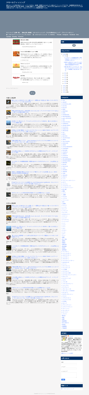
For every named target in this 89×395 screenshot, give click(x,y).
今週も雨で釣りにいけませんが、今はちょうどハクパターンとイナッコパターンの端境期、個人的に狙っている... (73, 68)
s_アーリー (64, 264)
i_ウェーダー (64, 212)
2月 (65, 81)
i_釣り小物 (63, 239)
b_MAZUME (64, 150)
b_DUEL (63, 112)
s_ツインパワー (65, 285)
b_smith (63, 168)
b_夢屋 (63, 191)
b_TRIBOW (64, 171)
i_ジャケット (64, 216)
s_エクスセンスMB (66, 273)
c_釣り (63, 201)
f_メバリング (64, 210)
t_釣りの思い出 (65, 322)
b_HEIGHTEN (64, 130)
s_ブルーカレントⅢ (66, 289)
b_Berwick (64, 107)
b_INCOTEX (64, 136)
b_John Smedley (65, 141)
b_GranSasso (64, 127)
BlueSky (14, 36)
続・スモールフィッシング (67, 388)
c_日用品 (63, 203)
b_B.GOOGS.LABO (66, 104)
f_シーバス (64, 207)
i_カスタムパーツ (65, 214)
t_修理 (62, 319)
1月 (65, 83)
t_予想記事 (64, 328)
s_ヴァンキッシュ (65, 265)
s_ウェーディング (65, 267)
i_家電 (62, 237)
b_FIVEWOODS (65, 114)
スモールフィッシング (15, 2)
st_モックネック (65, 310)
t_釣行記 (63, 324)
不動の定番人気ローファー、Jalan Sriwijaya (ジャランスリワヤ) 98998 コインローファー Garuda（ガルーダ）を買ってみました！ (35, 141)
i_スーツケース (65, 219)
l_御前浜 (63, 242)
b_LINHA (63, 144)
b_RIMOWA (64, 162)
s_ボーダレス (64, 292)
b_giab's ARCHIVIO (66, 118)
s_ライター (64, 296)
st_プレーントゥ (65, 308)
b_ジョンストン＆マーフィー (68, 180)
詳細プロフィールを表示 (67, 353)
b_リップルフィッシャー (67, 187)
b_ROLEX (63, 164)
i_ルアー (63, 233)
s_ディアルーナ (65, 287)
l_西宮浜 (63, 248)
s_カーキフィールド (66, 278)
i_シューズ (63, 217)
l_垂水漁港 (63, 246)
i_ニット (63, 223)
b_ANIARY (64, 102)
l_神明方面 (63, 244)
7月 (65, 55)
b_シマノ (63, 178)
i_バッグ (63, 225)
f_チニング (64, 208)
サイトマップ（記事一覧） (13, 32)
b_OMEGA (64, 153)
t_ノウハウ (64, 313)
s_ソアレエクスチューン (67, 283)
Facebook (72, 34)
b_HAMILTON (64, 129)
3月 (65, 79)
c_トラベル (64, 198)
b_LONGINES (64, 148)
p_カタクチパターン (66, 255)
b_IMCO (63, 134)
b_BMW (63, 109)
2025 (64, 85)
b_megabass (64, 152)
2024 (64, 87)
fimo (77, 34)
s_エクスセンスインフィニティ (68, 274)
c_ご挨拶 (63, 194)
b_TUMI (63, 173)
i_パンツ (63, 226)
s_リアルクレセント (66, 297)
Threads (59, 34)
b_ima (62, 132)
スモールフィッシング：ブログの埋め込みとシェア (46, 32)
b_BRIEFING (64, 111)
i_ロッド (63, 235)
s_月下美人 (64, 301)
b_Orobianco (64, 155)
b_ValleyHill (64, 175)
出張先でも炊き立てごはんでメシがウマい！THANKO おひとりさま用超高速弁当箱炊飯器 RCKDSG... (73, 63)
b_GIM (63, 120)
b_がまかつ (64, 176)
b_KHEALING (64, 143)
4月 (65, 77)
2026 (64, 54)
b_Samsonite (64, 166)
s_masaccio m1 (65, 262)
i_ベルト (63, 228)
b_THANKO (64, 169)
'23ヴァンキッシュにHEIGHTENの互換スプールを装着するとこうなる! (31, 192)
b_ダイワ (63, 182)
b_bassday (64, 105)
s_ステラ (63, 280)
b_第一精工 (64, 189)
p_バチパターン (65, 258)
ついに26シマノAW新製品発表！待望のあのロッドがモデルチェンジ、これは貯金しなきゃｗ (73, 59)
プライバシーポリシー (68, 32)
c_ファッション (65, 200)
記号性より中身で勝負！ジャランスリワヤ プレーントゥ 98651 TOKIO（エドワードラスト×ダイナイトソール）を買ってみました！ (35, 131)
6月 (65, 73)
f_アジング (64, 205)
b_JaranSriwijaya (65, 137)
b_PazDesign (64, 157)
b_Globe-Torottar (65, 121)
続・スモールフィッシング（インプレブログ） (19, 34)
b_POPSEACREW (65, 161)
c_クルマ (63, 193)
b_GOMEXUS (64, 123)
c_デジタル (64, 196)
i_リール (63, 232)
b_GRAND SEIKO (65, 125)
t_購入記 (63, 315)
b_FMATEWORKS (65, 116)
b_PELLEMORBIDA (66, 159)
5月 (65, 75)
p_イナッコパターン (66, 253)
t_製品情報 (64, 321)
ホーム (32, 93)
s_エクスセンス (65, 271)
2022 (64, 92)
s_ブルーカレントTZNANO (67, 290)
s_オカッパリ (64, 276)
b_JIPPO (63, 139)
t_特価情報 (64, 326)
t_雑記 (62, 317)
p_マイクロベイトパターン (67, 260)
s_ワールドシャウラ (66, 299)
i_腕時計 (63, 241)
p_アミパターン (65, 251)
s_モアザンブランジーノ (67, 294)
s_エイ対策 (64, 269)
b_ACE (63, 100)
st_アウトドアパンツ (66, 305)
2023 (64, 90)
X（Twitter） (52, 34)
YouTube (8, 36)
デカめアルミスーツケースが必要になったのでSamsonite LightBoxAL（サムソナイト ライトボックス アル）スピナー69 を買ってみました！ (35, 183)
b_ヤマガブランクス (66, 185)
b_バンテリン (64, 184)
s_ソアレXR (64, 281)
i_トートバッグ (65, 221)
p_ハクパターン (65, 257)
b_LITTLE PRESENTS (66, 146)
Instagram (65, 34)
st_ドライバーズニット (66, 306)
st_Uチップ (64, 303)
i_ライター (63, 230)
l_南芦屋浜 (63, 249)
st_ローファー (64, 312)
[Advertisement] (44, 21)
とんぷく (71, 336)
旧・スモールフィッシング (40, 34)
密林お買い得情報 (27, 32)
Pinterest (20, 36)
